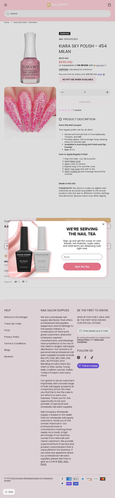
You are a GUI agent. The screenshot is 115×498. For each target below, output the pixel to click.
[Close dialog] (103, 224)
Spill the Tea (82, 266)
